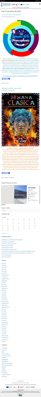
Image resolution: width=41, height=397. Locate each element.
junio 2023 (4, 311)
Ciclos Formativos (5, 353)
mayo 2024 (4, 294)
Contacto (29, 384)
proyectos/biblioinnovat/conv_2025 (9, 249)
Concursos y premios (6, 355)
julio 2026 (4, 263)
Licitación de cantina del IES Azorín (9, 243)
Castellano (8, 207)
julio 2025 (4, 282)
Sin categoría (6, 83)
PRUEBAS (4, 369)
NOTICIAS (4, 367)
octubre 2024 (4, 288)
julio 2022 (4, 326)
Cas (37, 0)
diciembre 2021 (5, 335)
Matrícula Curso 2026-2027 (7, 245)
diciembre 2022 (5, 322)
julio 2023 (4, 309)
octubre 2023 (4, 305)
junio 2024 (4, 292)
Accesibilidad (33, 384)
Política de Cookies (20, 384)
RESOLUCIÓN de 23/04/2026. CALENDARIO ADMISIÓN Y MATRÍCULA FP (17, 253)
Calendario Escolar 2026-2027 (8, 241)
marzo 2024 (4, 297)
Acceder (3, 0)
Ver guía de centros (32, 191)
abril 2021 (4, 341)
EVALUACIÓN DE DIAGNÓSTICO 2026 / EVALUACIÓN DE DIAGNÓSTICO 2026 (18, 251)
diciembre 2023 (5, 301)
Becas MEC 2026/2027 (6, 256)
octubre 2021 (4, 339)
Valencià (3, 207)
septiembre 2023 (5, 307)
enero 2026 (4, 273)
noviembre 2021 (5, 337)
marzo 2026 (4, 271)
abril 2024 (4, 295)
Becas (3, 351)
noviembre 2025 (5, 275)
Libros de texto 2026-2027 (7, 247)
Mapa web (25, 384)
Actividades (5, 177)
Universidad (4, 376)
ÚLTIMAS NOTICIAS (6, 374)
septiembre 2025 (5, 278)
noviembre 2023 (5, 303)
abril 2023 (4, 314)
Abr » (6, 233)
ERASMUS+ (4, 357)
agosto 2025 (4, 280)
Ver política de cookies (20, 393)
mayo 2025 (4, 284)
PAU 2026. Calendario (6, 255)
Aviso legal (7, 384)
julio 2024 (4, 290)
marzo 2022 (4, 332)
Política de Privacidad (12, 384)
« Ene (3, 233)
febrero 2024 (4, 299)
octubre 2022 (4, 324)
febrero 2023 (4, 318)
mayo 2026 (4, 267)
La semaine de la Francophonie (11, 14)
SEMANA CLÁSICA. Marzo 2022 (11, 88)
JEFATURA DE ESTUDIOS (7, 365)
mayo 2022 (4, 328)
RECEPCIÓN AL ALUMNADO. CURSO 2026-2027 (12, 239)
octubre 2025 (4, 276)
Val (35, 0)
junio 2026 (4, 265)
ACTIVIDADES (4, 348)
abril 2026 (4, 269)
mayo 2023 (4, 313)
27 (34, 228)
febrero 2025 (4, 286)
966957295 (32, 196)
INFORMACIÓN (5, 359)
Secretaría (4, 370)
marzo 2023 (4, 316)
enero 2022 (4, 333)
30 (13, 230)
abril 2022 (4, 330)
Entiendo (20, 395)
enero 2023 (4, 320)
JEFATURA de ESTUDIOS (7, 363)
